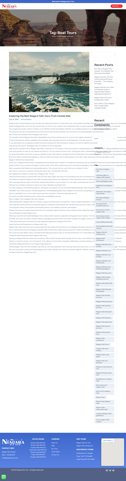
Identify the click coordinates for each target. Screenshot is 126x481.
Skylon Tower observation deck (102, 408)
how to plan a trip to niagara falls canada (103, 217)
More (94, 6)
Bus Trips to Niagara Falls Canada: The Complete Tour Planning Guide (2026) (104, 71)
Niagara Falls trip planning (102, 362)
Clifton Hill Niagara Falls (104, 181)
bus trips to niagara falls (102, 170)
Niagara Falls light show (104, 322)
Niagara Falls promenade (100, 339)
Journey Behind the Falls (104, 222)
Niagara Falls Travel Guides (102, 153)
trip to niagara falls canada (102, 421)
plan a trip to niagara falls (103, 392)
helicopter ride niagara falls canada (103, 192)
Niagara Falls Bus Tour (103, 250)
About (32, 6)
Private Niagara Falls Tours (78, 6)
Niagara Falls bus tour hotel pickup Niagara (103, 268)
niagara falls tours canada (102, 349)
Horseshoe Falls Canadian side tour (102, 205)
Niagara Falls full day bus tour (103, 296)
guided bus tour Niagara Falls (104, 186)
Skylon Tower (100, 397)
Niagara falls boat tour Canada (103, 245)
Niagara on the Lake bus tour (104, 368)
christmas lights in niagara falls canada (103, 176)
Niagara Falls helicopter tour (104, 313)
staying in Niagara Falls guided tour (104, 414)
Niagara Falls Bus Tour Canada (103, 256)
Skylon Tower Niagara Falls (103, 402)
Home (54, 36)
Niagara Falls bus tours (104, 273)
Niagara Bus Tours (57, 6)
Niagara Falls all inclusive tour (101, 233)
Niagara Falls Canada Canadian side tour (103, 278)
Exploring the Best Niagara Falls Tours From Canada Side (40, 116)
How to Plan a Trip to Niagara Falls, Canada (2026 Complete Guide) (104, 106)
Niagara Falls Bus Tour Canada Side (103, 262)
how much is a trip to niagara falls (103, 211)
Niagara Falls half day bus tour (103, 306)
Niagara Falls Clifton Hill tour (104, 284)
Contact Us (42, 6)
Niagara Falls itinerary (103, 318)
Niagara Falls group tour (104, 301)
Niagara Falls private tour (103, 333)
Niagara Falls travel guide (102, 355)
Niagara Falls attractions (100, 239)
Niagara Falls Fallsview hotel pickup (103, 290)
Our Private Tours (84, 450)
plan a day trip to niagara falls (101, 386)
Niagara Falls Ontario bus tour (103, 327)
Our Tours (81, 439)
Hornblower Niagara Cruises (102, 199)
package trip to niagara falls (104, 380)
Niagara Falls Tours (102, 344)
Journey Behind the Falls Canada (104, 227)
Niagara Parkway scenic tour (104, 374)
